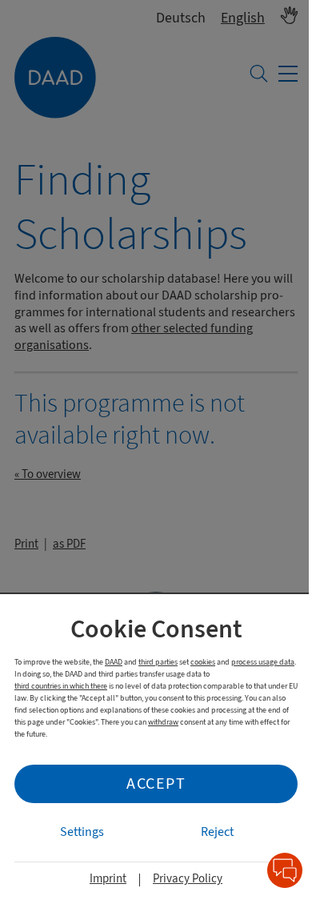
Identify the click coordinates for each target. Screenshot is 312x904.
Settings (82, 832)
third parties (158, 662)
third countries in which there (60, 686)
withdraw (163, 722)
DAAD (113, 662)
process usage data (262, 662)
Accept (156, 783)
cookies (202, 662)
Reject (217, 832)
